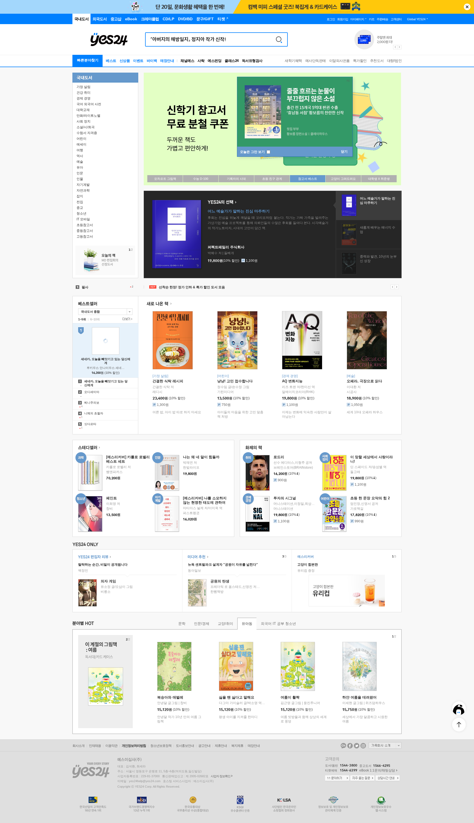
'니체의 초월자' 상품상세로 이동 (106, 415)
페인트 (111, 498)
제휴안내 (221, 746)
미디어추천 (198, 557)
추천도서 (377, 61)
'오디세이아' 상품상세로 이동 (106, 393)
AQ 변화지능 (292, 381)
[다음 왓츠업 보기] (396, 287)
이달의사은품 (339, 61)
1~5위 (82, 319)
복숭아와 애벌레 (170, 697)
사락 (201, 61)
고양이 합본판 (307, 564)
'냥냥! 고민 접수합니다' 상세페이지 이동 (237, 340)
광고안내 (204, 746)
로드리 (278, 457)
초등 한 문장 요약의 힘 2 (370, 498)
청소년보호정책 (160, 746)
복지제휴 (237, 746)
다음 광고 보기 (399, 47)
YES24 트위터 (356, 745)
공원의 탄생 (219, 581)
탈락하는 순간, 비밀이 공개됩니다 (103, 564)
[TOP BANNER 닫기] (467, 7)
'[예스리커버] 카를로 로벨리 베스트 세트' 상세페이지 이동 (90, 472)
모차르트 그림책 (165, 178)
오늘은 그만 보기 (253, 152)
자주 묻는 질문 (362, 778)
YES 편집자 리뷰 (94, 557)
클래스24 (232, 61)
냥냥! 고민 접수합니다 (235, 381)
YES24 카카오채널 (343, 745)
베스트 (111, 61)
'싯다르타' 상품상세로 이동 (106, 425)
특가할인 (360, 61)
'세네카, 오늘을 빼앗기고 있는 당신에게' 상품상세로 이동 (106, 383)
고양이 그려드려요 (343, 178)
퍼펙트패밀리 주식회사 (226, 247)
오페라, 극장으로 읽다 (364, 381)
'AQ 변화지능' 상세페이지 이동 (302, 340)
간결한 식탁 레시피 (168, 381)
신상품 (125, 61)
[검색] (279, 39)
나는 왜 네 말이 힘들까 (201, 457)
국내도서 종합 (89, 310)
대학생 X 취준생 (379, 178)
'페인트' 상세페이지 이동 (90, 513)
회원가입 (342, 19)
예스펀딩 (214, 61)
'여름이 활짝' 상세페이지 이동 (298, 666)
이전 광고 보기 (395, 47)
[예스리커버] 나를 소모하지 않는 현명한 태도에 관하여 (205, 500)
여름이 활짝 (290, 697)
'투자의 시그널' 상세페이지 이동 (257, 513)
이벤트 (138, 61)
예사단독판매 (315, 61)
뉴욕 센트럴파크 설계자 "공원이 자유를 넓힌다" (223, 564)
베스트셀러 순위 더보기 (127, 319)
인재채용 (95, 746)
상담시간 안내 (388, 778)
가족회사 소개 (385, 745)
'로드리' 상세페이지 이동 (257, 472)
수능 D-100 (200, 178)
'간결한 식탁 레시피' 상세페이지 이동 (173, 340)
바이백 (152, 61)
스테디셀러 (89, 448)
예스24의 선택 (222, 202)
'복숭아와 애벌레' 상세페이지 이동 (174, 666)
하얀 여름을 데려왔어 (359, 697)
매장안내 (167, 61)
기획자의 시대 (236, 178)
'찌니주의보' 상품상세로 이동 (106, 404)
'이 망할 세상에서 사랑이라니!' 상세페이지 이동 (334, 472)
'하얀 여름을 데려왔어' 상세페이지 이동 (359, 666)
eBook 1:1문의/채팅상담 (377, 770)
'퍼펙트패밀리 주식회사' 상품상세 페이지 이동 (177, 234)
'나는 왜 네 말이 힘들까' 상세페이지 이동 (167, 472)
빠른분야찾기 (87, 60)
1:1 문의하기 (337, 778)
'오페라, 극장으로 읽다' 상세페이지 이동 (367, 340)
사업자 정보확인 (220, 776)
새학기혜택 (293, 61)
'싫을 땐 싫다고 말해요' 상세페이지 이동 (236, 666)
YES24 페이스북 (350, 745)
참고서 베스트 (307, 178)
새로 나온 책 (158, 304)
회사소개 (78, 746)
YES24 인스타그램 (363, 745)
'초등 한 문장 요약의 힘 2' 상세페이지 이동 (334, 513)
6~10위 (95, 319)
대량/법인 (394, 61)
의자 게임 (108, 581)
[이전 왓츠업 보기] (392, 287)
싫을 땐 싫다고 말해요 (236, 697)
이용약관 (111, 746)
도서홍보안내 (185, 746)
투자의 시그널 (284, 498)
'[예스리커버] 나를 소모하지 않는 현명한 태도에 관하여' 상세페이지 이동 (167, 513)
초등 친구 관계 (272, 178)
